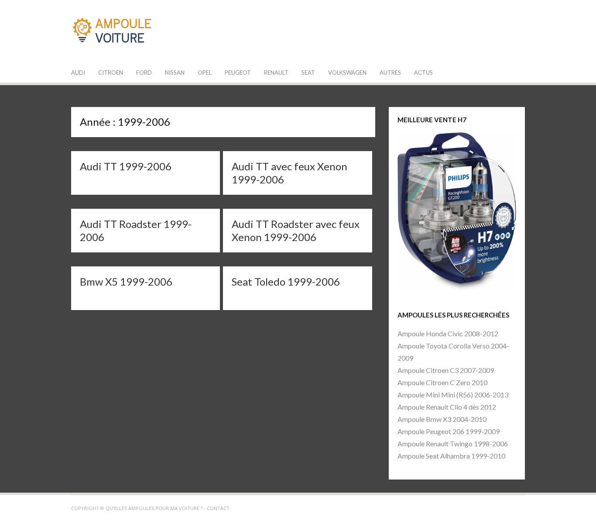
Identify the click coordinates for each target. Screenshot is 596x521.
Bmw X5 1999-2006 (126, 281)
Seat (308, 72)
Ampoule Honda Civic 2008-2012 (447, 333)
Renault (276, 72)
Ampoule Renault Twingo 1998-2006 (452, 443)
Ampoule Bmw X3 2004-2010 (441, 419)
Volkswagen (347, 72)
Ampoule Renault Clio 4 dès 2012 (446, 407)
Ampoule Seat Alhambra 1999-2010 (451, 456)
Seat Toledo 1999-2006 (286, 281)
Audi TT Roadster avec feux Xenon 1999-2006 (296, 230)
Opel (205, 72)
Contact (218, 508)
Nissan (175, 72)
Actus (423, 72)
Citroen (110, 72)
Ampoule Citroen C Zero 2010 (442, 382)
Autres (390, 72)
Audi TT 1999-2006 (125, 166)
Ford (144, 72)
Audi (78, 72)
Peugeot (238, 72)
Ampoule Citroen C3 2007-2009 (445, 370)
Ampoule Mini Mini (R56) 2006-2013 (452, 394)
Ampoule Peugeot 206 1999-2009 (448, 431)
